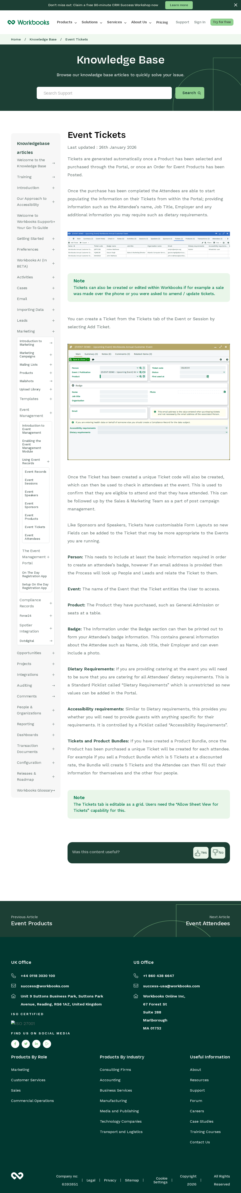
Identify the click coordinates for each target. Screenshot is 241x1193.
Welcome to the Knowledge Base (31, 163)
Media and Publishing (119, 1111)
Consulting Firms (115, 1070)
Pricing (162, 22)
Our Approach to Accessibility (32, 201)
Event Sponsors (31, 505)
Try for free (222, 22)
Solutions (90, 22)
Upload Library (30, 389)
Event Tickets (35, 527)
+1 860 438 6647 (158, 975)
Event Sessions (31, 481)
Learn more (179, 5)
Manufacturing (113, 1101)
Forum (196, 1101)
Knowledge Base (43, 39)
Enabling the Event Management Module (31, 446)
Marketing (20, 1070)
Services (114, 22)
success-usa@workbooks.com (171, 986)
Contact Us (200, 1142)
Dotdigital (27, 641)
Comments (27, 696)
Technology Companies (121, 1121)
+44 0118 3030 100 (38, 975)
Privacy (110, 1180)
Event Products (31, 516)
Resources (199, 1080)
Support (197, 1090)
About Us (139, 22)
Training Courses (205, 1132)
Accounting (110, 1080)
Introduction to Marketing (31, 342)
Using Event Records (31, 461)
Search (189, 93)
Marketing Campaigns (27, 354)
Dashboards (27, 735)
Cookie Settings (160, 1180)
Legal (91, 1180)
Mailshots (27, 381)
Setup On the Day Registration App (35, 586)
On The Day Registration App (34, 574)
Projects (24, 663)
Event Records (35, 471)
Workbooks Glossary (34, 790)
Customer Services (28, 1080)
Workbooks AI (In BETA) (32, 263)
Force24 (26, 615)
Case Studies (201, 1121)
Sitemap (132, 1180)
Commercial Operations (32, 1101)
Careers (197, 1111)
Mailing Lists (29, 364)
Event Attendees (32, 536)
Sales (16, 1090)
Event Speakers (31, 493)
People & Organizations (29, 710)
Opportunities (29, 653)
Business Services (116, 1090)
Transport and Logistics (121, 1132)
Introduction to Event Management (33, 429)
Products (64, 22)
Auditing (24, 685)
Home (16, 39)
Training (24, 177)
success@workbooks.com (45, 986)
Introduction (28, 187)
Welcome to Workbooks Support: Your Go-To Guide (35, 221)
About (195, 1070)
